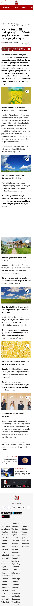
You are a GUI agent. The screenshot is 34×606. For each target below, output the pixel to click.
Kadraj (14, 532)
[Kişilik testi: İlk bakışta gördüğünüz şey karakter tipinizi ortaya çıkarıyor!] (16, 95)
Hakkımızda (16, 599)
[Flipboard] (23, 507)
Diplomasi (15, 552)
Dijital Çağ (16, 564)
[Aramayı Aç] (26, 2)
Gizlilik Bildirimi (16, 596)
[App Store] (7, 486)
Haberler (3, 23)
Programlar (16, 523)
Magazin (4, 549)
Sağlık (3, 567)
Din (2, 561)
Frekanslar (16, 587)
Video (3, 523)
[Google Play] (17, 486)
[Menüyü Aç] (30, 2)
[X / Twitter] (9, 507)
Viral (3, 552)
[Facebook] (4, 507)
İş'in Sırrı (15, 561)
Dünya (4, 543)
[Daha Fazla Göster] (29, 43)
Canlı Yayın (5, 526)
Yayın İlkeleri (16, 602)
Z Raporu (15, 567)
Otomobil (5, 558)
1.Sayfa (14, 570)
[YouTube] (19, 507)
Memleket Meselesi (16, 543)
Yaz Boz (15, 529)
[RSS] (28, 507)
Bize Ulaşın (16, 579)
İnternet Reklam (16, 573)
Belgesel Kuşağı (16, 549)
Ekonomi (5, 535)
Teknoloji (5, 555)
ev (13, 139)
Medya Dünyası (16, 558)
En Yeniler (6, 7)
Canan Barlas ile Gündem (16, 538)
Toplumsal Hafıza (16, 535)
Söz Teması (16, 555)
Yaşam (24, 7)
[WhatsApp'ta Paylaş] (26, 43)
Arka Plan (15, 541)
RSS (13, 576)
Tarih (3, 564)
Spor (3, 546)
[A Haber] (16, 2)
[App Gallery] (26, 486)
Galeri (3, 573)
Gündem (15, 7)
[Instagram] (14, 507)
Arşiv (14, 590)
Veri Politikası (16, 584)
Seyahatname (16, 546)
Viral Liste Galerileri (13, 23)
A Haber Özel (6, 529)
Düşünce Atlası (16, 526)
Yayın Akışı (16, 593)
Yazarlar (4, 570)
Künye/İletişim (16, 582)
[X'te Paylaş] (22, 43)
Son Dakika (6, 538)
